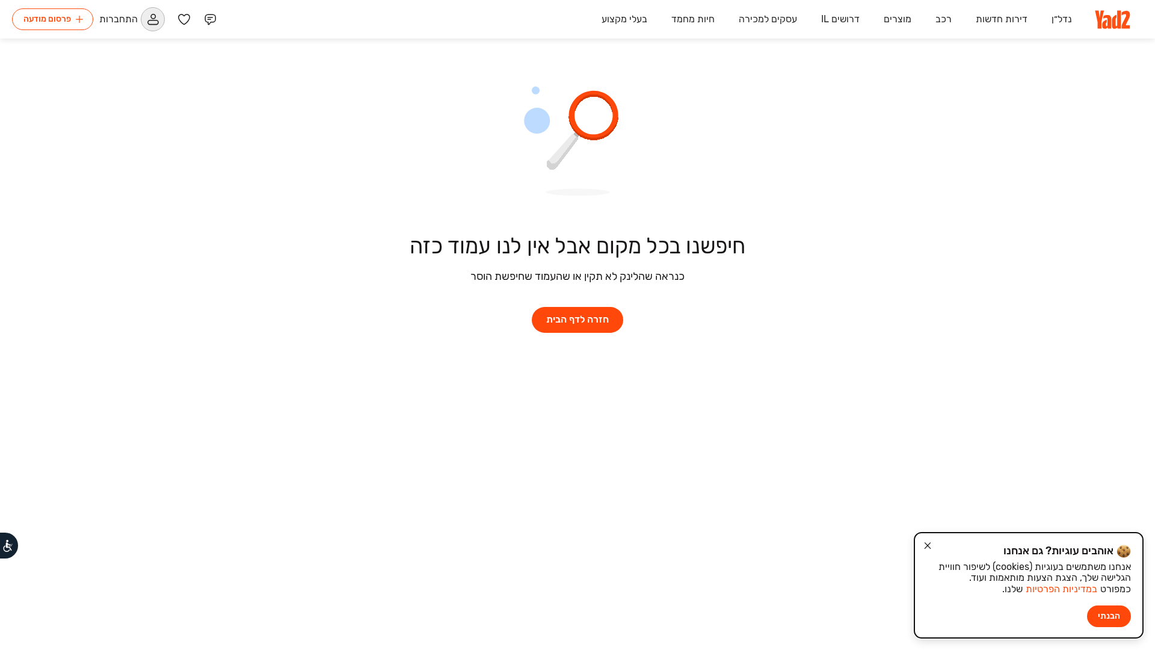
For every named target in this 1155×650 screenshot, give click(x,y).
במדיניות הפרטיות (1061, 589)
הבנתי (1109, 616)
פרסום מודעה (47, 19)
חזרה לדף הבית (577, 319)
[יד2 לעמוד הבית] (1113, 19)
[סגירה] (928, 546)
